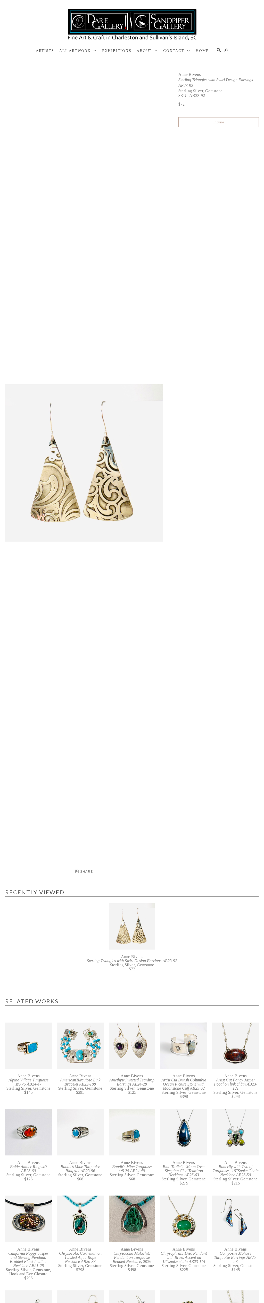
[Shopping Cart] (226, 50)
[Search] (219, 50)
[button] (78, 51)
